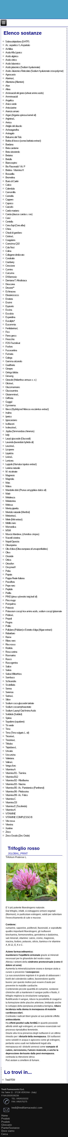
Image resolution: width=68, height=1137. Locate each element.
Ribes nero (10, 640)
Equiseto (9, 306)
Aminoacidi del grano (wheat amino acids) (24, 93)
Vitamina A (10, 769)
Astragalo (9, 133)
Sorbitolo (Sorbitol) (13, 714)
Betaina (8, 155)
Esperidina (10, 317)
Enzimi (8, 302)
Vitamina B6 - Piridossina (17, 791)
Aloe (7, 85)
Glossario (6, 1124)
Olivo (7, 552)
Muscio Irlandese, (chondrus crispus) (22, 534)
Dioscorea (10, 284)
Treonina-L (10, 740)
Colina (8, 251)
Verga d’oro (10, 765)
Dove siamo (7, 1130)
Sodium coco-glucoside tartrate (19, 703)
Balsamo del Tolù (13, 137)
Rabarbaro (10, 633)
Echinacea (10, 291)
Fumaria (9, 354)
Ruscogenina (11, 662)
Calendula (10, 188)
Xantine (8, 828)
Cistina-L (9, 236)
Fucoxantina (11, 350)
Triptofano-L (10, 747)
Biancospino (11, 162)
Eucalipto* (10, 321)
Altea (7, 89)
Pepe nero (10, 585)
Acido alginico (11, 56)
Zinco (8, 831)
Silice (7, 699)
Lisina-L (8, 456)
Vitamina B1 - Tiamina (15, 773)
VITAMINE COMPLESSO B (18, 817)
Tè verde (9, 725)
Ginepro (9, 368)
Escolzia (9, 313)
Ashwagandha (12, 129)
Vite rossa (10, 821)
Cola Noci (9, 247)
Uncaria (8, 751)
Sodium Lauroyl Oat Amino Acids (20, 710)
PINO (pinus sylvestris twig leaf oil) (21, 596)
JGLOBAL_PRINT (18, 853)
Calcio (8, 184)
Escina (8, 309)
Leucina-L (9, 446)
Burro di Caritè (11, 181)
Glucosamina (11, 390)
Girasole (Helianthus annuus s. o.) (20, 379)
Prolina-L (9, 615)
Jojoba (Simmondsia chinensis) (19, 431)
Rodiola (8, 648)
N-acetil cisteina (12, 537)
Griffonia (9, 398)
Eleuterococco (12, 295)
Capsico (9, 203)
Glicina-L (9, 383)
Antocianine (10, 107)
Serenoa (9, 692)
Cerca (4, 1134)
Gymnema (10, 405)
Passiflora (10, 581)
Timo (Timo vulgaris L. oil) (17, 732)
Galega (8, 357)
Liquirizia (9, 453)
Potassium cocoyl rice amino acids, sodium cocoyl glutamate (33, 611)
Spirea (8, 718)
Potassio (9, 607)
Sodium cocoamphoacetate (18, 706)
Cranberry (9, 262)
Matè (7, 493)
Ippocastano (11, 420)
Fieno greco (10, 335)
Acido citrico (11, 59)
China (8, 229)
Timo (7, 729)
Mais (7, 482)
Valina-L (9, 762)
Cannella (9, 196)
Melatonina (10, 501)
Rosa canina (11, 651)
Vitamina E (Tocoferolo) (16, 806)
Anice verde (10, 104)
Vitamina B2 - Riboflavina (17, 780)
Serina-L (9, 696)
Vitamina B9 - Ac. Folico (16, 795)
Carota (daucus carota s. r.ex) (18, 214)
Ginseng (9, 376)
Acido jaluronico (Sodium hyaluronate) (22, 67)
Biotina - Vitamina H (14, 170)
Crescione (10, 265)
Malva (8, 486)
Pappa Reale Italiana (14, 578)
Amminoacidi (11, 96)
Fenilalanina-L (11, 328)
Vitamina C (10, 798)
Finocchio (9, 339)
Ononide (9, 556)
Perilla (8, 593)
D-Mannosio (11, 276)
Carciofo (9, 206)
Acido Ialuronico (12, 63)
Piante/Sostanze (10, 1127)
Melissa (9, 504)
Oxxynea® (10, 567)
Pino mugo (10, 600)
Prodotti (5, 1118)
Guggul (8, 401)
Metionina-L (10, 515)
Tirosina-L (9, 736)
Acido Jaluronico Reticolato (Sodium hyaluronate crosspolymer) (34, 71)
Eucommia (10, 324)
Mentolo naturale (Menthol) (17, 512)
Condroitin (10, 258)
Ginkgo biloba (11, 372)
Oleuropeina (10, 545)
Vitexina (9, 824)
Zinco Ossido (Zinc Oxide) (17, 835)
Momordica (10, 526)
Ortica (8, 559)
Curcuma (9, 273)
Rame (8, 637)
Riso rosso (10, 644)
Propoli (8, 618)
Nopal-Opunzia (12, 541)
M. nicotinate (11, 471)
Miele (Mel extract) (13, 519)
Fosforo (8, 346)
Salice (8, 666)
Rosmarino (10, 655)
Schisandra (10, 681)
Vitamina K (10, 809)
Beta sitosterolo (12, 151)
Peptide (8, 589)
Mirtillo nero (10, 523)
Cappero (9, 199)
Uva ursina (10, 754)
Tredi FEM (10, 1079)
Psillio (8, 626)
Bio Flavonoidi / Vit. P (15, 166)
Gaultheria (10, 365)
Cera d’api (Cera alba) (15, 225)
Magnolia (9, 479)
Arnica (8, 122)
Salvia (8, 670)
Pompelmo (10, 604)
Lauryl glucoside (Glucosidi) (17, 438)
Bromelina (10, 177)
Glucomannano (12, 387)
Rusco (8, 659)
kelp (7, 434)
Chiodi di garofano (13, 232)
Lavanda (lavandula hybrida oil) (19, 442)
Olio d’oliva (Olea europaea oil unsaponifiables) (26, 548)
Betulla (8, 159)
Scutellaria (10, 684)
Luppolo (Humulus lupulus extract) (20, 464)
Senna (8, 688)
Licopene (9, 449)
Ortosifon (9, 563)
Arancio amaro (12, 111)
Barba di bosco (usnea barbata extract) (23, 140)
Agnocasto (10, 74)
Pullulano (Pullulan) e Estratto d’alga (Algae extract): (28, 629)
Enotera (9, 298)
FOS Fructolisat (12, 343)
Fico (7, 331)
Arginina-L (10, 118)
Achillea (9, 49)
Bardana (9, 144)
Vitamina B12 (11, 776)
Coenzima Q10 (12, 243)
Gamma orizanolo (13, 361)
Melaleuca (10, 497)
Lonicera (9, 460)
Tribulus (9, 743)
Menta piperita (11, 508)
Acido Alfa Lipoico (13, 52)
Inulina (8, 412)
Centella (9, 221)
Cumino (9, 269)
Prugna (8, 622)
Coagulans (10, 240)
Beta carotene (11, 148)
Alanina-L (9, 78)
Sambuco (10, 677)
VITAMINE (10, 813)
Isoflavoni (9, 423)
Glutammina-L (12, 394)
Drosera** (9, 287)
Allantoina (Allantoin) (14, 82)
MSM (8, 530)
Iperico (8, 416)
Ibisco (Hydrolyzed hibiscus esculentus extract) (27, 409)
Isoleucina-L (10, 427)
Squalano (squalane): (15, 721)
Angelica (9, 100)
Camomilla (10, 192)
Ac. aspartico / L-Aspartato (17, 45)
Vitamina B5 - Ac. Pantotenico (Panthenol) (24, 787)
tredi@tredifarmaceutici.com (27, 1107)
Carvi (7, 218)
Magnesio (10, 475)
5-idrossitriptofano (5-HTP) (17, 41)
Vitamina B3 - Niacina (15, 784)
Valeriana (9, 758)
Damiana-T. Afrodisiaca (16, 280)
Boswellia (9, 174)
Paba (7, 571)
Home (4, 1115)
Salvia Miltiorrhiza (13, 673)
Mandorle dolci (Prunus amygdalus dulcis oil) (25, 490)
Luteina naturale (12, 468)
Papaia (8, 574)
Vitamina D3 (11, 802)
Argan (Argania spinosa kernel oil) (20, 115)
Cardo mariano (12, 210)
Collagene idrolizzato (14, 254)
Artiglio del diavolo (13, 126)
